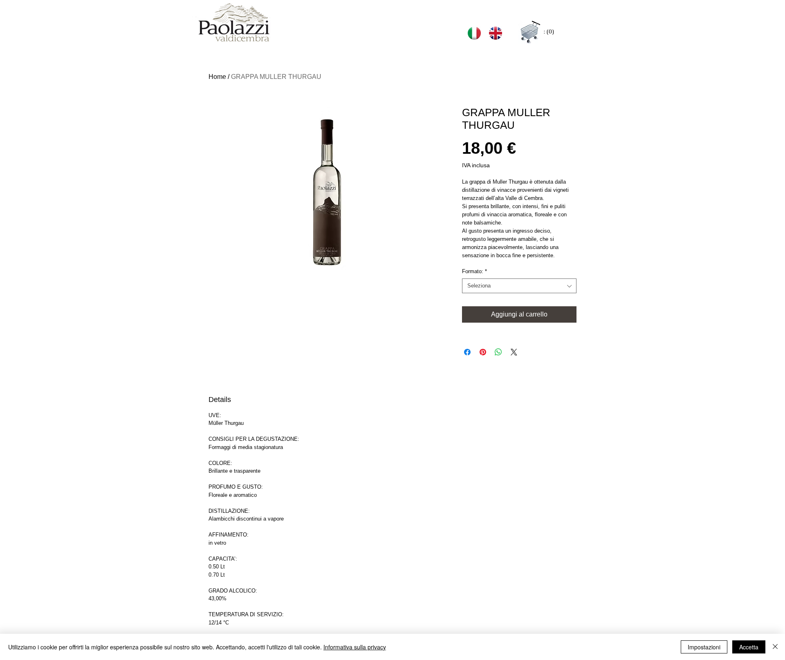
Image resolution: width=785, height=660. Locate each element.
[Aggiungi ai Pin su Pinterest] (483, 352)
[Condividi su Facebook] (467, 352)
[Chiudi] (775, 646)
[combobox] (519, 285)
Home (217, 76)
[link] (549, 31)
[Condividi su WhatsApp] (498, 352)
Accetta (748, 647)
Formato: (474, 271)
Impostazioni (704, 647)
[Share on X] (514, 352)
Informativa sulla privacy (354, 647)
